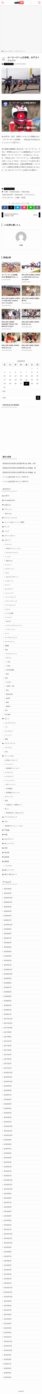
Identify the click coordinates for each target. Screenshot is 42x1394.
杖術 (7, 674)
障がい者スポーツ (10, 874)
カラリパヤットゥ (11, 654)
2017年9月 (8, 1032)
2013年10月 (8, 1243)
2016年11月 (8, 1077)
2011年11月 (8, 1346)
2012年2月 (8, 1332)
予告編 (6, 830)
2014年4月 (8, 1216)
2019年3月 (8, 956)
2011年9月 (7, 1355)
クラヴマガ (8, 866)
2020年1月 (8, 920)
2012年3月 (8, 1328)
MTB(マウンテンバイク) (13, 548)
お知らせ (7, 505)
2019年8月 (8, 933)
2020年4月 (8, 907)
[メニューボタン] (2, 2)
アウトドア (8, 544)
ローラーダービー (7, 197)
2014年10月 (8, 1189)
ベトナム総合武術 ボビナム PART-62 (15, 477)
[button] (5, 207)
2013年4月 (8, 1270)
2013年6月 (8, 1261)
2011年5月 (7, 1373)
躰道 (7, 702)
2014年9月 (8, 1193)
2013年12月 (8, 1234)
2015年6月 (8, 1153)
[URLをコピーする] (37, 207)
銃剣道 (8, 706)
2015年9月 (8, 1140)
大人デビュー (9, 839)
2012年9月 (8, 1301)
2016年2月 (8, 1117)
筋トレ (7, 809)
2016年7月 (8, 1095)
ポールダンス (9, 731)
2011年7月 (7, 1364)
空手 (6, 710)
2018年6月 (8, 992)
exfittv (6, 192)
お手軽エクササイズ (11, 760)
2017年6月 (8, 1046)
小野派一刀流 (10, 686)
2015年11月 (8, 1131)
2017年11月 (8, 1023)
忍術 (6, 848)
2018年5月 (8, 996)
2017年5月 (8, 1050)
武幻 (6, 752)
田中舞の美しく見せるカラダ (15, 813)
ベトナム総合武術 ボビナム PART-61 (15, 481)
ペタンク (7, 609)
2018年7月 (8, 987)
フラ (6, 727)
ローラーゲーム (8, 64)
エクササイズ (9, 776)
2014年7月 (8, 1202)
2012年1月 (8, 1337)
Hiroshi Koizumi (15, 192)
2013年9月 (8, 1247)
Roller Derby (25, 192)
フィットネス (9, 756)
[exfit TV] (21, 2)
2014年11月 (8, 1184)
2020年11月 (8, 902)
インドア (7, 556)
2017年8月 (8, 1037)
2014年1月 (8, 1229)
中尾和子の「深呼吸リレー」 (15, 805)
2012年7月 (8, 1310)
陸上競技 (7, 714)
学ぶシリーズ (9, 843)
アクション (8, 509)
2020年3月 (8, 911)
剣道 (6, 834)
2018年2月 (8, 1010)
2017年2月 (8, 1063)
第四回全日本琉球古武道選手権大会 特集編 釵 (19, 472)
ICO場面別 (9, 788)
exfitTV (6, 496)
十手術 (8, 666)
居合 (7, 690)
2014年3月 (8, 1220)
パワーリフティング (11, 601)
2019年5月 (8, 947)
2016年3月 (8, 1113)
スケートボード (9, 536)
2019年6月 (8, 942)
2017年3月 (8, 1059)
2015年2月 (8, 1171)
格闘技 (7, 645)
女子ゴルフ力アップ (12, 577)
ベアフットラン (10, 629)
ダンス (6, 718)
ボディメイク (9, 796)
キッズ (6, 527)
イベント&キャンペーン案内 (14, 522)
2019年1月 (8, 965)
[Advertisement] (21, 28)
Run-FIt (8, 621)
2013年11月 (8, 1238)
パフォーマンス (9, 743)
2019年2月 (8, 960)
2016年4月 (8, 1108)
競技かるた (9, 561)
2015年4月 (8, 1162)
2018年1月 (8, 1014)
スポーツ (7, 540)
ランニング (8, 617)
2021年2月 (8, 893)
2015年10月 (8, 1135)
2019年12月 (8, 924)
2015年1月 (8, 1175)
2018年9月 (8, 978)
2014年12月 (8, 1180)
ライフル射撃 (9, 613)
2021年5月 (8, 889)
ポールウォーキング (12, 552)
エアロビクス (9, 772)
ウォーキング (9, 764)
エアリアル (8, 747)
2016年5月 (8, 1104)
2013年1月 (8, 1283)
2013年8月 (8, 1252)
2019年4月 (8, 951)
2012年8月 (8, 1305)
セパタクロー (9, 589)
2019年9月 (8, 929)
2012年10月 (8, 1297)
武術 (6, 649)
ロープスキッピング (11, 637)
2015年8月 (8, 1144)
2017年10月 (8, 1028)
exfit (21, 245)
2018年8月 (8, 983)
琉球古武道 (9, 694)
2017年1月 (8, 1068)
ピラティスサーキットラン (14, 625)
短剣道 (8, 698)
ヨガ (6, 821)
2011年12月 (8, 1341)
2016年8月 (8, 1090)
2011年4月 (7, 1377)
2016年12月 (8, 1072)
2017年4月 (8, 1054)
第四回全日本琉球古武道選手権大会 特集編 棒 (19, 468)
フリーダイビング (10, 605)
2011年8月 (7, 1359)
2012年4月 (8, 1323)
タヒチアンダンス (10, 723)
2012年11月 (8, 1292)
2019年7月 (8, 938)
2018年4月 (8, 1001)
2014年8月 (8, 1198)
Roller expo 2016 (7, 195)
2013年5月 (8, 1265)
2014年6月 (8, 1207)
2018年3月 (8, 1005)
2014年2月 (8, 1225)
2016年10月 (8, 1081)
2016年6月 (8, 1099)
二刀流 (8, 662)
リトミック (8, 735)
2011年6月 (7, 1368)
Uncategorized (9, 500)
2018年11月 (8, 969)
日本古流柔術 (10, 670)
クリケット (8, 565)
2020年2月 (8, 916)
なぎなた (8, 682)
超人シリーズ (9, 870)
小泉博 (17, 197)
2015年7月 (8, 1149)
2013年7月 (8, 1256)
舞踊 (6, 739)
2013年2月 (8, 1279)
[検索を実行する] (38, 398)
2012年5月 (8, 1319)
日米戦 (23, 197)
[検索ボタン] (39, 2)
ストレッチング (9, 780)
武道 (6, 678)
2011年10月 (8, 1350)
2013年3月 (8, 1274)
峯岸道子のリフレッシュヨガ (14, 826)
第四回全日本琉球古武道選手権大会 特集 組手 (19, 463)
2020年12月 (8, 898)
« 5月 (3, 391)
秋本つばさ (8, 513)
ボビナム (8, 658)
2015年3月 (8, 1167)
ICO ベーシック (10, 784)
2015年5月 (8, 1158)
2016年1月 (8, 1122)
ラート (7, 633)
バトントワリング (10, 597)
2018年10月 (8, 974)
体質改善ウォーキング (12, 768)
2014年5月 (8, 1211)
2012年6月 (8, 1314)
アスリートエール (10, 518)
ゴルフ (7, 573)
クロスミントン (9, 569)
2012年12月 (8, 1287)
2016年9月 (8, 1086)
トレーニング (9, 593)
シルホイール (9, 581)
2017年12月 (8, 1019)
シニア (6, 531)
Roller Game (19, 195)
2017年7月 (8, 1041)
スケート (7, 585)
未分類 (6, 852)
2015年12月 (8, 1126)
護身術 (6, 861)
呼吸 (6, 800)
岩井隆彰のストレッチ (12, 792)
